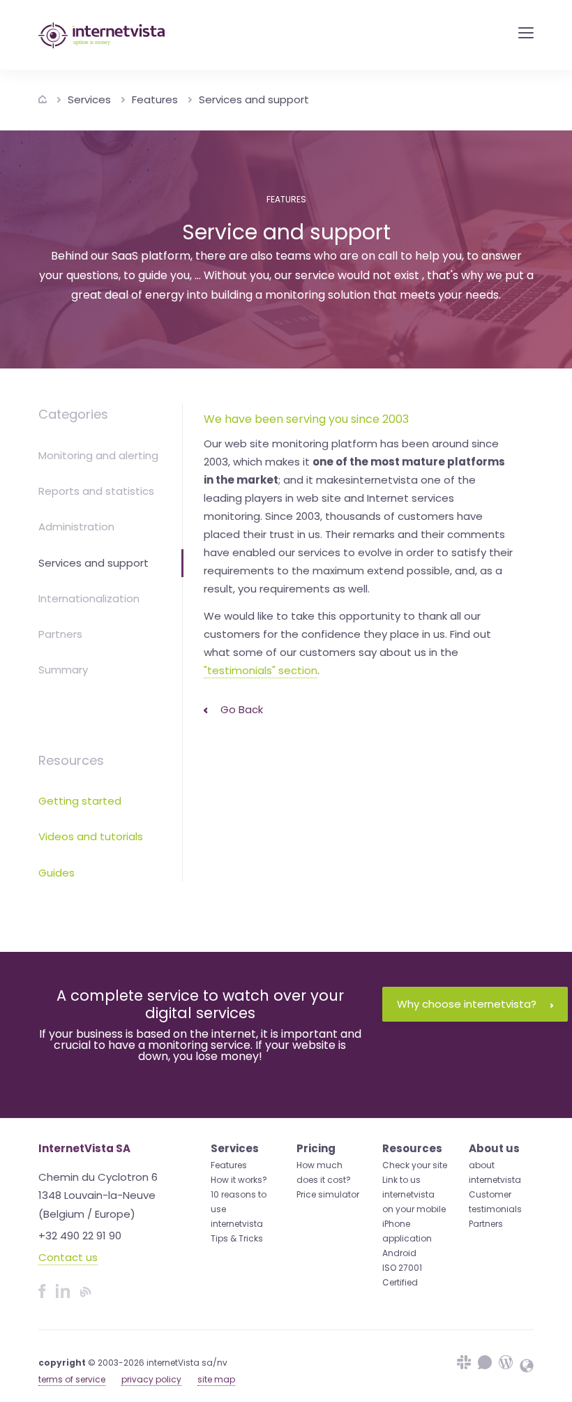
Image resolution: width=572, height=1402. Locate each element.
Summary (63, 669)
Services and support (254, 99)
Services (89, 99)
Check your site (414, 1165)
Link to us (401, 1180)
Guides (56, 872)
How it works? (239, 1180)
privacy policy (151, 1379)
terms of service (71, 1379)
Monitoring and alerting (98, 455)
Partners (60, 634)
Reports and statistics (96, 491)
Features (155, 99)
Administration (76, 526)
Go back (240, 709)
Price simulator (327, 1194)
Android (399, 1253)
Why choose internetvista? (466, 1004)
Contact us (68, 1257)
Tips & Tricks (237, 1238)
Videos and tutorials (90, 836)
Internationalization (89, 598)
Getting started (79, 800)
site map (216, 1379)
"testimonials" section (260, 670)
